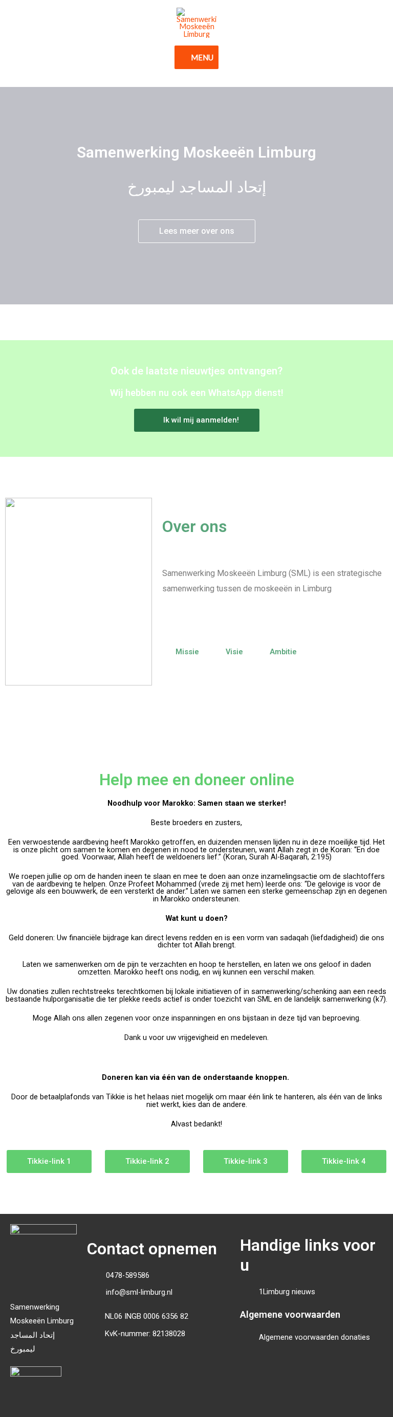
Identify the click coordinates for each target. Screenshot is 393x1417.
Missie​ (187, 651)
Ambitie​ (283, 651)
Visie (234, 651)
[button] (196, 231)
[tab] (187, 652)
